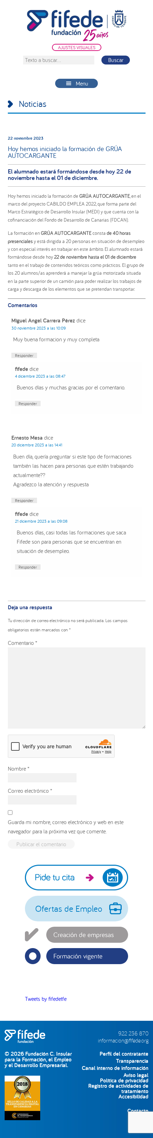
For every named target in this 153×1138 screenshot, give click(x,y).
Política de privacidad (124, 1080)
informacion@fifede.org (123, 1040)
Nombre (19, 768)
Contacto (137, 1110)
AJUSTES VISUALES (76, 47)
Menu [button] (82, 83)
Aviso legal (135, 1075)
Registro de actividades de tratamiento (118, 1085)
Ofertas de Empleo (68, 908)
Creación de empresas (83, 934)
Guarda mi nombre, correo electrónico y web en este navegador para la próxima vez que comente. (65, 826)
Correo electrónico (30, 790)
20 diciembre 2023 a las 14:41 (36, 445)
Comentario (22, 642)
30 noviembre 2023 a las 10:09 (38, 328)
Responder (24, 355)
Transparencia (132, 1061)
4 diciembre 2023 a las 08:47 (40, 376)
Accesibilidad (133, 1096)
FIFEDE (77, 26)
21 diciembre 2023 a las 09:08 (41, 521)
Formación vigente (77, 956)
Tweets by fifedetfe (46, 998)
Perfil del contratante (124, 1053)
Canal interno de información (115, 1068)
